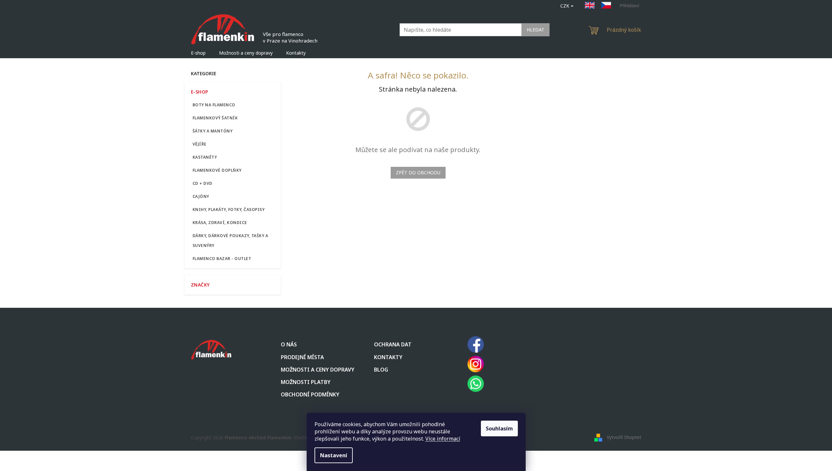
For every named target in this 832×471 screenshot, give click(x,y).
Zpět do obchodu (418, 172)
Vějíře (200, 144)
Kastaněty (205, 157)
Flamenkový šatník (215, 118)
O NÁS (289, 344)
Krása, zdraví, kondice (220, 222)
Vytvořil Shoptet (624, 437)
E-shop (199, 92)
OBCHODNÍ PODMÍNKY (310, 394)
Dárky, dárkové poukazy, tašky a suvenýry (230, 240)
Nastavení (333, 455)
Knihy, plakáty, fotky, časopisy (229, 209)
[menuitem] (198, 53)
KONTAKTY (388, 357)
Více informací (442, 438)
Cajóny (201, 196)
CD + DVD (202, 183)
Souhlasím (499, 428)
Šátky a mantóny (213, 131)
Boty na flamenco (214, 105)
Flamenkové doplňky (217, 170)
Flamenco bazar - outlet (222, 258)
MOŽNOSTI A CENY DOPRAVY (317, 369)
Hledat (535, 29)
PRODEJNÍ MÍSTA (302, 357)
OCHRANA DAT (393, 344)
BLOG (381, 369)
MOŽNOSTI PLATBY (306, 382)
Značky (200, 285)
